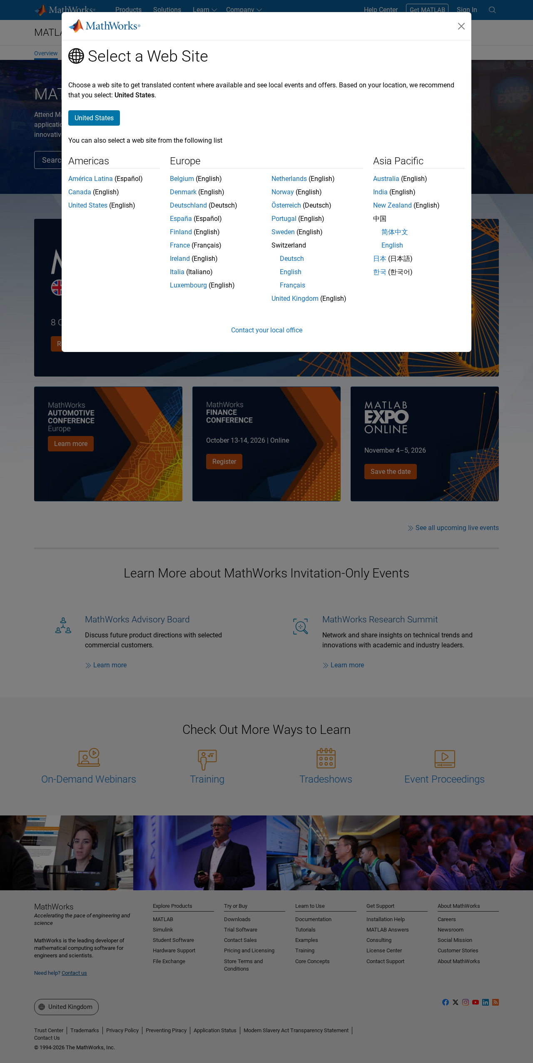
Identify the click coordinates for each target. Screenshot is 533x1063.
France (180, 245)
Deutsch (292, 259)
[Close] (461, 26)
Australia (386, 179)
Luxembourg (188, 285)
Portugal (283, 219)
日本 (379, 259)
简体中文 (394, 232)
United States (87, 205)
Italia (177, 272)
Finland (181, 232)
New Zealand (392, 205)
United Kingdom (295, 298)
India (380, 192)
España (181, 219)
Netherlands (289, 179)
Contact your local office (266, 330)
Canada (79, 192)
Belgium (182, 179)
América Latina (90, 179)
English (290, 272)
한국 (379, 272)
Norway (282, 192)
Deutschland (188, 205)
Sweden (283, 232)
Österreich (286, 205)
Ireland (180, 259)
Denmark (183, 192)
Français (292, 285)
